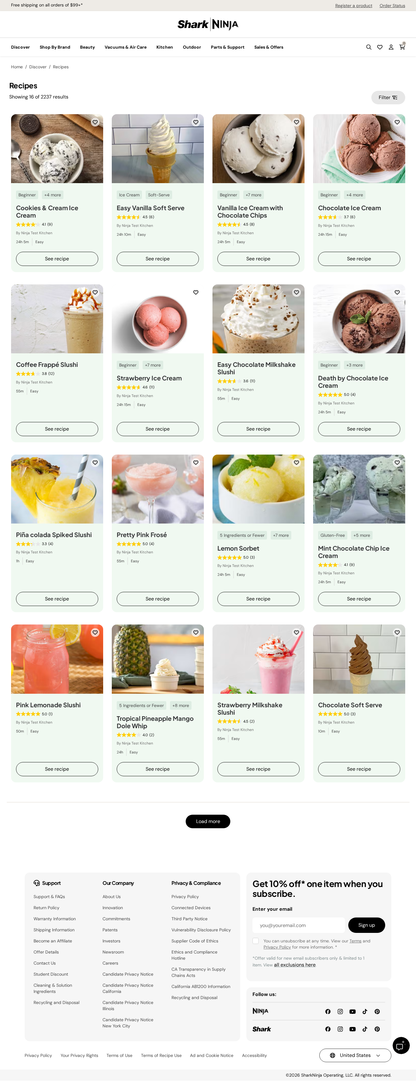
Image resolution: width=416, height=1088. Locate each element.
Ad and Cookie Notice (211, 1055)
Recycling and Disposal (56, 1002)
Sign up (366, 925)
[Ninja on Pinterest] (377, 1011)
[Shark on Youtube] (352, 1029)
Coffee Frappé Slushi (47, 364)
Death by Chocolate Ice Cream (353, 381)
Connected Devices (191, 907)
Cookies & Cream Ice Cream (47, 211)
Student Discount (51, 974)
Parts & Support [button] (227, 47)
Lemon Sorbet (238, 548)
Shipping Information (54, 930)
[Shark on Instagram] (340, 1029)
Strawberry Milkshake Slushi (249, 708)
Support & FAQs (49, 896)
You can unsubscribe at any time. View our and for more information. (317, 944)
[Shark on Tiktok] (365, 1029)
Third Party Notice (190, 918)
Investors (111, 941)
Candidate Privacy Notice (128, 974)
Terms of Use (119, 1055)
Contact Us (45, 963)
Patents (110, 930)
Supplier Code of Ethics (195, 941)
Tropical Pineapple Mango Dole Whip (155, 722)
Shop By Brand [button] (55, 47)
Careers (110, 963)
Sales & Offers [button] (268, 47)
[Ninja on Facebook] (328, 1011)
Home (17, 67)
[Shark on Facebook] (328, 1029)
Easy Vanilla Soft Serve (150, 207)
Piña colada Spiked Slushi (54, 534)
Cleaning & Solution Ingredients (53, 988)
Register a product (353, 5)
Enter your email (272, 909)
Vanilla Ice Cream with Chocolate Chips (250, 211)
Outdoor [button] (192, 47)
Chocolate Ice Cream (349, 207)
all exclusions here (295, 965)
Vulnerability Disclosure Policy (201, 930)
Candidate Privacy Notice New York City (128, 1023)
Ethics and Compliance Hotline (194, 955)
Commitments (116, 918)
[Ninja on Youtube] (352, 1011)
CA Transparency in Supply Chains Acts (199, 972)
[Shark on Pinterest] (377, 1029)
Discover (37, 67)
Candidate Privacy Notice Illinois (128, 1005)
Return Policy (46, 907)
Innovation (113, 907)
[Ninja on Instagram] (340, 1011)
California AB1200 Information (201, 986)
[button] (369, 47)
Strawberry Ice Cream (149, 378)
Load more (208, 821)
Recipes (61, 67)
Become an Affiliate (53, 941)
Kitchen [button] (164, 47)
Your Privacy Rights (79, 1055)
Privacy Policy (185, 896)
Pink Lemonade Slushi (48, 705)
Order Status (392, 5)
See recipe (57, 258)
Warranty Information (55, 918)
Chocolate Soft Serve (350, 705)
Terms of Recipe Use (161, 1055)
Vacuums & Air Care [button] (126, 47)
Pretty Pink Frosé (142, 534)
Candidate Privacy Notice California (128, 988)
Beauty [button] (87, 47)
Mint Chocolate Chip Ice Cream (354, 551)
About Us (112, 896)
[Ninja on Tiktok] (365, 1011)
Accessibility (254, 1055)
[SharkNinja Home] (208, 24)
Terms (355, 941)
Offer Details (46, 952)
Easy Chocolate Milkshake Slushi (256, 368)
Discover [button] (20, 47)
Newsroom (113, 952)
